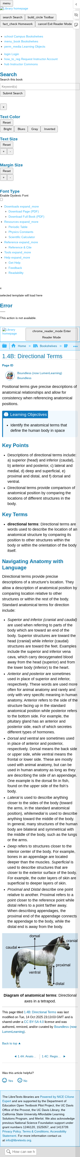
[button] (15, 268)
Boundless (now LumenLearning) (39, 373)
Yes (10, 1081)
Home (22, 346)
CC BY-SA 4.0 (34, 1022)
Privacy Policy (11, 1131)
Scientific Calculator (22, 237)
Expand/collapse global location (75, 344)
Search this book (11, 79)
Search (8, 1152)
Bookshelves (48, 346)
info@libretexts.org (18, 1140)
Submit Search (13, 93)
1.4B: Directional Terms (40, 1012)
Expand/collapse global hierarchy (7, 346)
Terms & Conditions (35, 1131)
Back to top (9, 1043)
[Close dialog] (2, 311)
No (25, 1081)
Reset (7, 122)
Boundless (24, 378)
